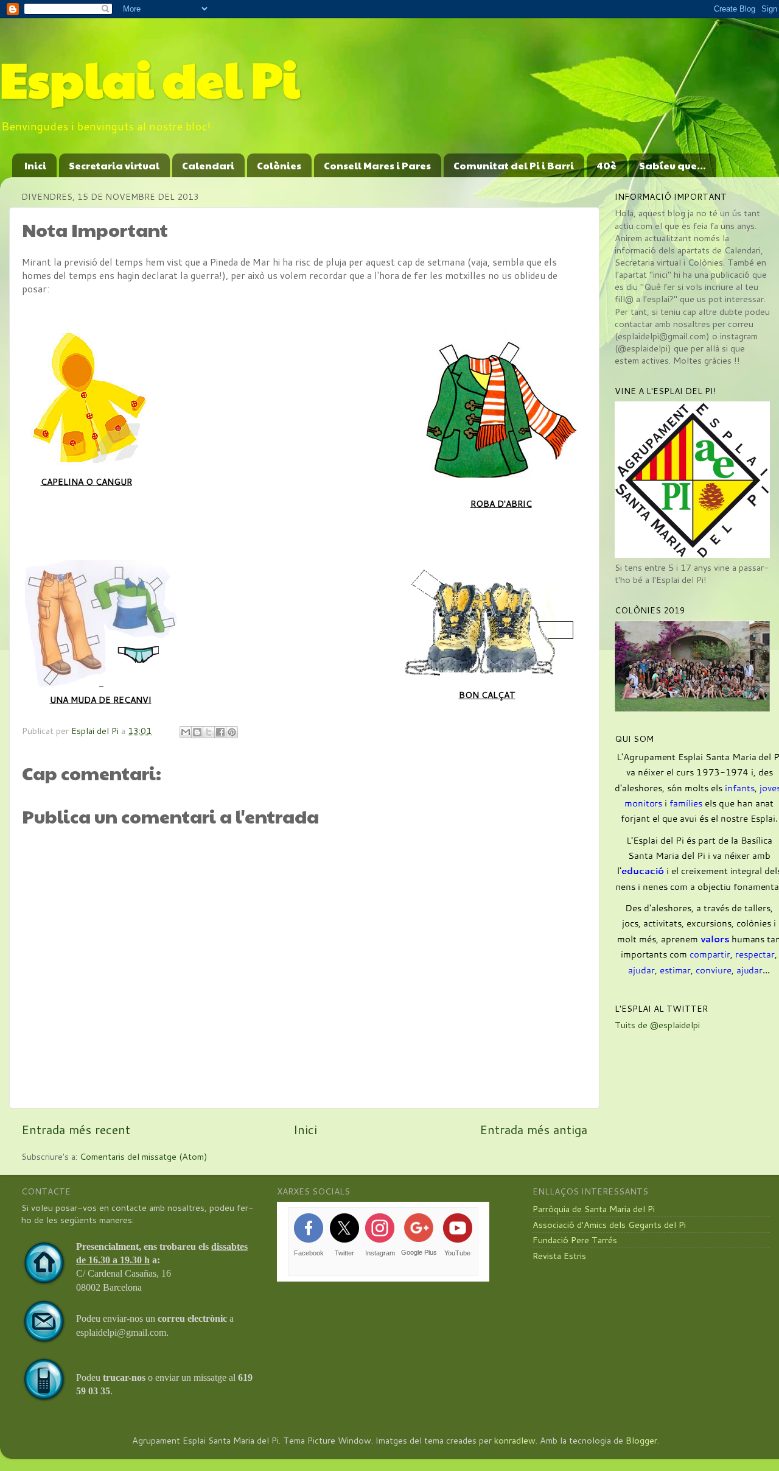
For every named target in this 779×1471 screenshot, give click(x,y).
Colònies (279, 165)
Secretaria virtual (114, 165)
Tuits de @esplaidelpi (657, 1024)
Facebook (309, 1253)
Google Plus (419, 1252)
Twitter (344, 1253)
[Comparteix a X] (209, 732)
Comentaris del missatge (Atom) (144, 1156)
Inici (35, 165)
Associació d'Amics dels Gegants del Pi (609, 1224)
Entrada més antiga (533, 1129)
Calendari (208, 165)
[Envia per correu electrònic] (186, 732)
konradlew (515, 1440)
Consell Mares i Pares (377, 165)
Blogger (641, 1440)
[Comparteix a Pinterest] (232, 732)
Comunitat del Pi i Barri (513, 165)
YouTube (457, 1253)
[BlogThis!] (197, 732)
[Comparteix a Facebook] (220, 732)
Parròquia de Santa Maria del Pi (594, 1208)
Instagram (380, 1253)
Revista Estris (559, 1255)
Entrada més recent (75, 1129)
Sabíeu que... (672, 165)
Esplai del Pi (149, 78)
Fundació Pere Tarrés (575, 1239)
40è (606, 165)
